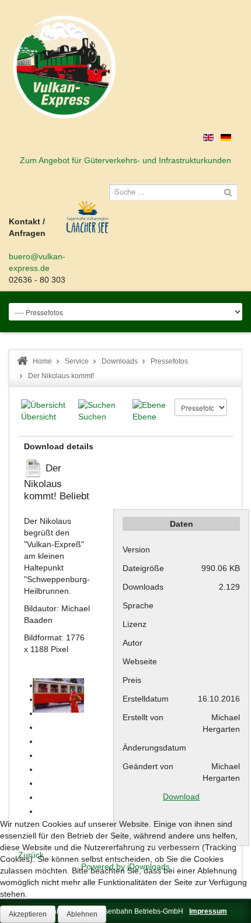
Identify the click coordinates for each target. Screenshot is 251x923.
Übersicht (38, 416)
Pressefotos (169, 361)
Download (181, 796)
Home (42, 361)
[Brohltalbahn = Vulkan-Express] (64, 67)
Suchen (92, 416)
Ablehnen (82, 914)
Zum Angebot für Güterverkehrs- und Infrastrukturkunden (125, 160)
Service (77, 361)
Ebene (144, 416)
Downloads (120, 361)
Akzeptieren (28, 914)
